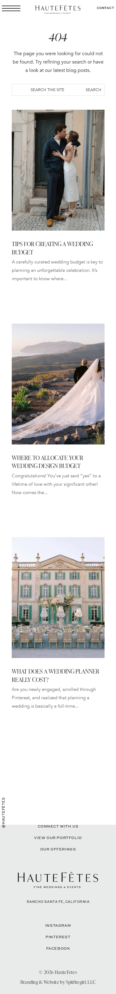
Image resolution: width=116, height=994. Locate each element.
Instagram (58, 925)
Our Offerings (58, 849)
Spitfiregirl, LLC (81, 982)
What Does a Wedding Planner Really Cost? (55, 675)
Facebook (58, 948)
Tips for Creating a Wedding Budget (52, 248)
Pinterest (57, 936)
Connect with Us (58, 826)
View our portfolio (58, 837)
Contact (105, 8)
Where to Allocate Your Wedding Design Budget (47, 461)
